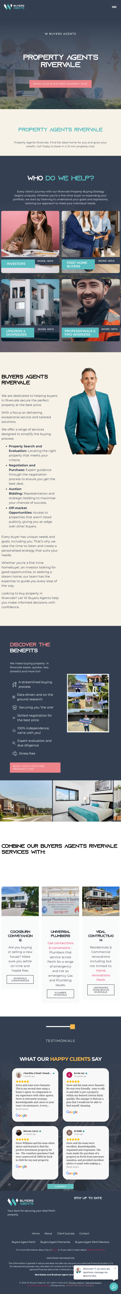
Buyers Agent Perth (23, 1242)
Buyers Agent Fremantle (55, 1242)
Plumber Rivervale (60, 993)
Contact (84, 1233)
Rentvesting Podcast (38, 1285)
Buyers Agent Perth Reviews (92, 1242)
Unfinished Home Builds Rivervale (101, 989)
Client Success (65, 1233)
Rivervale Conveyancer (20, 979)
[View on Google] (19, 1075)
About (48, 1233)
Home (36, 1233)
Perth (55, 1250)
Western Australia (95, 1250)
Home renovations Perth (101, 975)
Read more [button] (22, 1109)
